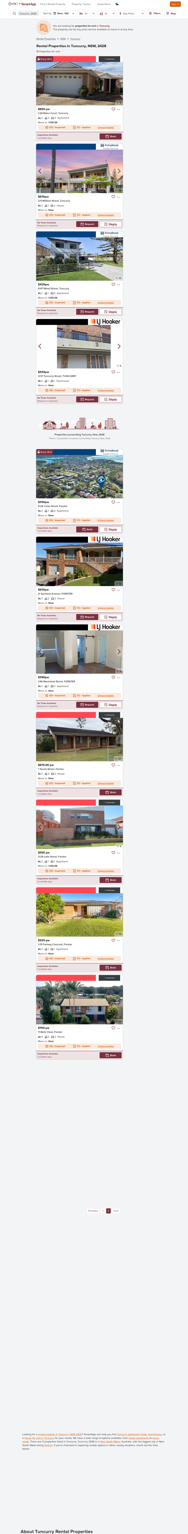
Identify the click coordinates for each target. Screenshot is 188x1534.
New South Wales (110, 1441)
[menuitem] (63, 13)
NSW (63, 39)
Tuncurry (75, 39)
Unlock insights (106, 127)
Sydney (48, 1445)
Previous (93, 1211)
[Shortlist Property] (113, 109)
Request (89, 224)
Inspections (103, 4)
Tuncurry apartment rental (132, 1434)
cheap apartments (138, 1438)
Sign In (175, 4)
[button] (39, 84)
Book (113, 136)
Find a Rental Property (52, 4)
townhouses (155, 1434)
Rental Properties (46, 39)
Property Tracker (81, 4)
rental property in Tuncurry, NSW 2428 (60, 1434)
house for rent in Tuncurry (39, 1438)
